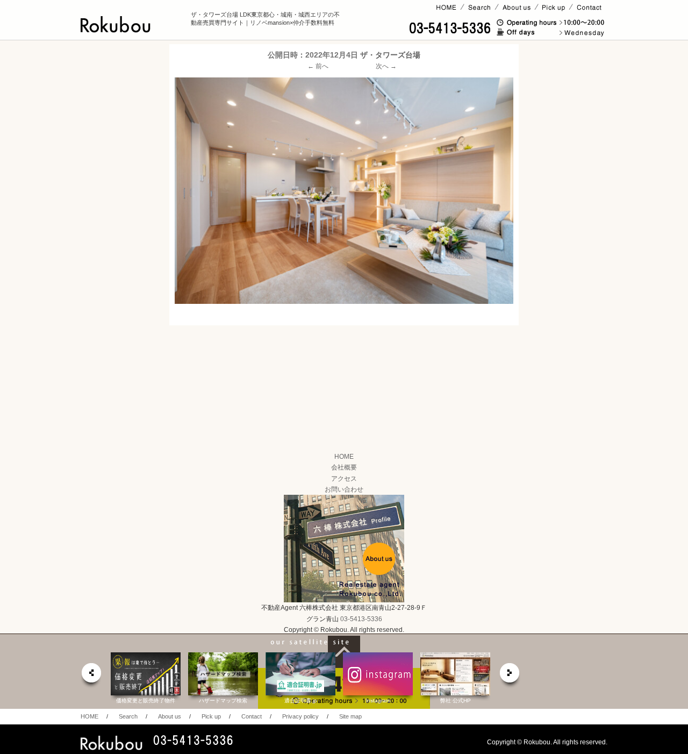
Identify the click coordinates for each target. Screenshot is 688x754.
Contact (251, 716)
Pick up (211, 716)
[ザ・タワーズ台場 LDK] (344, 190)
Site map (350, 716)
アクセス (344, 478)
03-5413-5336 (361, 619)
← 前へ (317, 66)
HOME (344, 456)
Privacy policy (300, 716)
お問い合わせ (344, 489)
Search (128, 716)
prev (91, 675)
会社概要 (344, 467)
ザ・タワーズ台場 (390, 55)
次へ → (386, 66)
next (510, 675)
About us (169, 716)
